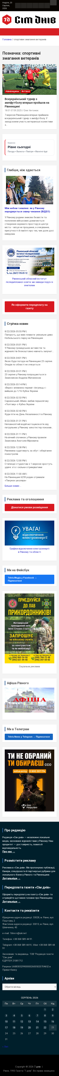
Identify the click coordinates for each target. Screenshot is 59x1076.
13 (29, 1021)
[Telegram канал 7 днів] (41, 5)
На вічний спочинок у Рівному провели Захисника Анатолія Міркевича (25, 439)
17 (6, 1027)
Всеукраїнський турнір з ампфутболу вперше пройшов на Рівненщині (27, 102)
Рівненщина (12, 91)
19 (21, 1027)
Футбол (26, 91)
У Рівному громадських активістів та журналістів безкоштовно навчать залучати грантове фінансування (29, 350)
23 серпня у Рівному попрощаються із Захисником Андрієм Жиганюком (25, 376)
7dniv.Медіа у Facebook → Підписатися (22, 579)
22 (45, 1027)
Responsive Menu (53, 2)
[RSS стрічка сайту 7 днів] (29, 5)
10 (6, 1021)
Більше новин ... (13, 485)
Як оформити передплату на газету (29, 307)
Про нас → (8, 851)
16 (52, 1021)
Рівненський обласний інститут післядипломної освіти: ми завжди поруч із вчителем (29, 282)
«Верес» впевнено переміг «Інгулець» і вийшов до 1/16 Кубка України (25, 389)
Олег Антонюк (31, 110)
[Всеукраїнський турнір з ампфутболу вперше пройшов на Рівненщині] (29, 79)
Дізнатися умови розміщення (29, 507)
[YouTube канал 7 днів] (47, 5)
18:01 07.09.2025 (13, 110)
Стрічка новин (17, 324)
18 (14, 1027)
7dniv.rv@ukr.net (18, 933)
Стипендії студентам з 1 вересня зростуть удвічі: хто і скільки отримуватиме (28, 466)
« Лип (5, 1046)
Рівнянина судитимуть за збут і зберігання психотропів (28, 452)
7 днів (37, 1066)
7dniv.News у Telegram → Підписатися (29, 736)
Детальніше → (11, 878)
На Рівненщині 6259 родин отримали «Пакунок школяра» (24, 479)
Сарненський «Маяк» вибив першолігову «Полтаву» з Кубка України (26, 403)
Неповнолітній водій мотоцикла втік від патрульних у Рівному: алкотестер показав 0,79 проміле (28, 426)
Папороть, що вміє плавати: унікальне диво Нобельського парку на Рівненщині (29, 336)
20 (29, 1027)
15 (45, 1021)
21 (37, 1027)
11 (14, 1021)
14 (37, 1021)
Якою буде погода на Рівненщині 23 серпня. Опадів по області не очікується (29, 363)
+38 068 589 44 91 (22, 939)
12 (21, 1021)
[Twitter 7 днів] (35, 5)
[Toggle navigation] (6, 31)
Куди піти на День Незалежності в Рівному (28, 414)
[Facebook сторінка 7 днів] (18, 5)
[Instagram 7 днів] (24, 5)
